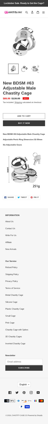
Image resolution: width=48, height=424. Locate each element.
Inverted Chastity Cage (15, 343)
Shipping (18, 102)
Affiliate (8, 242)
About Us (9, 221)
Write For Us (10, 235)
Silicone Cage (11, 302)
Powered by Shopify (35, 415)
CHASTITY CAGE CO (19, 415)
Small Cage (10, 316)
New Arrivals (10, 249)
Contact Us (10, 228)
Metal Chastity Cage (14, 295)
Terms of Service (12, 288)
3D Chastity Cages (13, 336)
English (23, 384)
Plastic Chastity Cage (14, 309)
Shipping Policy (12, 274)
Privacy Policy (11, 281)
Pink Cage (9, 323)
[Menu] (43, 12)
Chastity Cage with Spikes (16, 330)
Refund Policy (11, 267)
